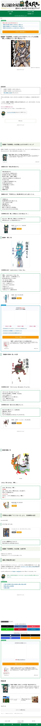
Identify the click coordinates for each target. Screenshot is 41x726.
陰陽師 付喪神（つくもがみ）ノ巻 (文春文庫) (20, 419)
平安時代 (11, 621)
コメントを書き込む (20, 709)
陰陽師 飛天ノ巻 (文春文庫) (17, 294)
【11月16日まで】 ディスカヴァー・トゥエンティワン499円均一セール (15, 328)
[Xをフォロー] (30, 635)
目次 (19, 120)
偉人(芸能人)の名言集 (5, 621)
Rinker (16, 296)
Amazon (19, 228)
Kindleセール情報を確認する (20, 31)
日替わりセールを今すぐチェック (20, 663)
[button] (38, 366)
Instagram (18, 571)
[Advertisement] (20, 78)
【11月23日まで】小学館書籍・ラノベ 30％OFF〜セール (12, 330)
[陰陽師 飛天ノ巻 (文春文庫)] (20, 254)
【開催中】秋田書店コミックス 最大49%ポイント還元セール (13, 26)
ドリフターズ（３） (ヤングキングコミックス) (20, 528)
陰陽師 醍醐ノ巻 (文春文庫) (17, 502)
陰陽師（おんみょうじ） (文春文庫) (18, 225)
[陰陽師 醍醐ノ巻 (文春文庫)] (20, 466)
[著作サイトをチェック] (10, 635)
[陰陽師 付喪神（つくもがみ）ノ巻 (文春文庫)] (20, 371)
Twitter (14, 571)
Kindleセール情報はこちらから (20, 337)
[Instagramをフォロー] (10, 638)
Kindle (14, 228)
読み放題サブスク (20, 722)
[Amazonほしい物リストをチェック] (30, 638)
